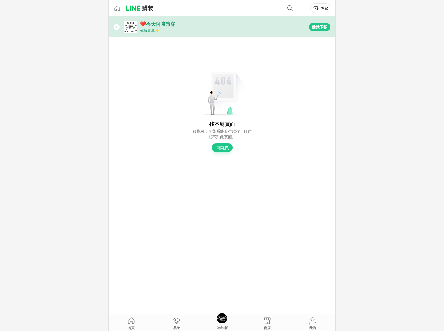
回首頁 (222, 147)
